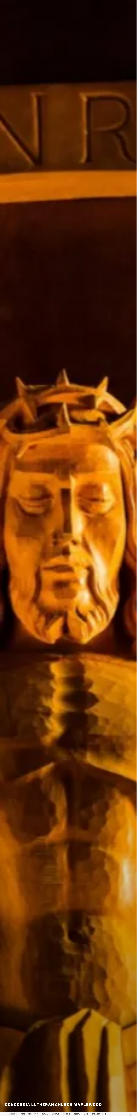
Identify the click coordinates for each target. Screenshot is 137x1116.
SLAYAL (45, 1114)
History (77, 1114)
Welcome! (13, 1114)
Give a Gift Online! (99, 1114)
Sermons (66, 1114)
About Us (55, 1114)
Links (86, 1114)
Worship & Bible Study (29, 1114)
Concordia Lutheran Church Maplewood (53, 1104)
